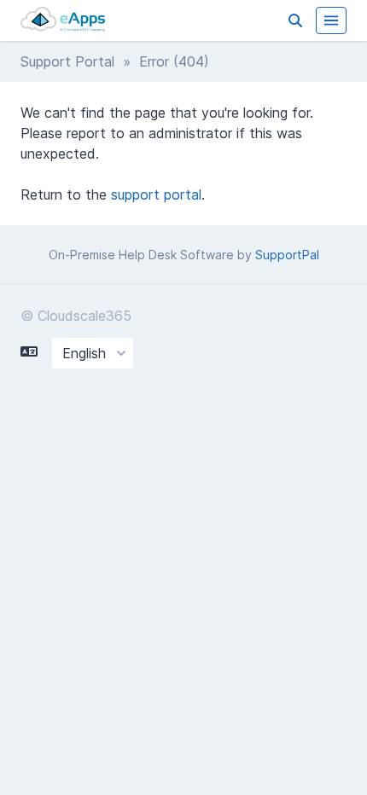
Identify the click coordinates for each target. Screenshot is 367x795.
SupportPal (287, 254)
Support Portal (67, 61)
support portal (156, 194)
